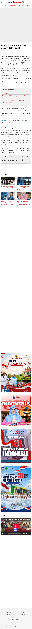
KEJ (23, 612)
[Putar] (3, 533)
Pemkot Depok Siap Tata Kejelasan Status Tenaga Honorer (24, 187)
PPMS (23, 614)
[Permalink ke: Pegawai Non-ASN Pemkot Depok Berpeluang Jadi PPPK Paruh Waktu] (8, 196)
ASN (2, 166)
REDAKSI (8, 612)
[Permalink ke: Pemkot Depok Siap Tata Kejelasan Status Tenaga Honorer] (24, 181)
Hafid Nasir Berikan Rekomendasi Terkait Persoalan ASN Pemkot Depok (23, 204)
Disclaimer (23, 617)
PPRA (8, 614)
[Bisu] (26, 533)
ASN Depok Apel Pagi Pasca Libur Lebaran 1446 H (15, 93)
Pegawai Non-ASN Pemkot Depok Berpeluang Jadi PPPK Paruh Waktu (7, 204)
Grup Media (15, 619)
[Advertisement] (16, 25)
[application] (16, 526)
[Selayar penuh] (29, 533)
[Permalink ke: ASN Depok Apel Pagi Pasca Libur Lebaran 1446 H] (8, 181)
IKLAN (8, 617)
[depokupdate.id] (16, 2)
